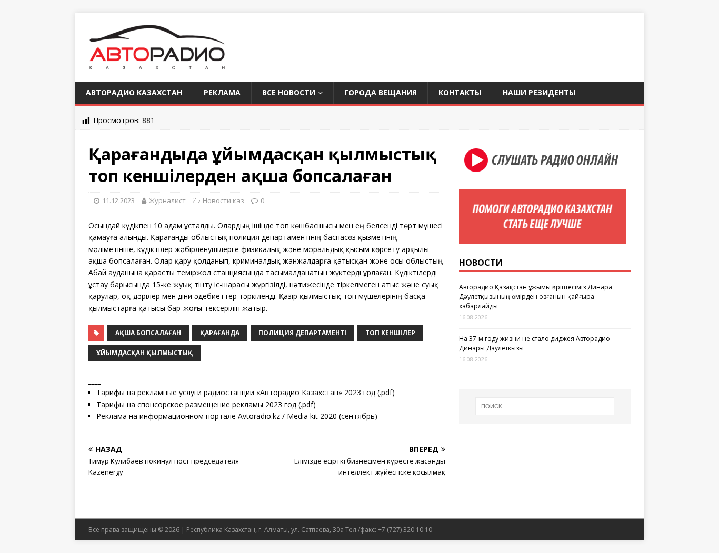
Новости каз (223, 200)
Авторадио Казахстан (134, 92)
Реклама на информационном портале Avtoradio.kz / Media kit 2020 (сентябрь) (236, 416)
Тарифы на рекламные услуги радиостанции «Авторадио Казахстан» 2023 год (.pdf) (245, 392)
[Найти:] (544, 406)
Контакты (459, 92)
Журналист (167, 200)
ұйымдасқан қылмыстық (144, 352)
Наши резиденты (539, 92)
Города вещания (380, 92)
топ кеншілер (390, 332)
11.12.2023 (118, 200)
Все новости (288, 92)
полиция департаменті (302, 332)
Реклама (222, 92)
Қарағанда (219, 332)
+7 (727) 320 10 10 (405, 529)
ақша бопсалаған (148, 332)
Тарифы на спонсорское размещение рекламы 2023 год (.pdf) (206, 404)
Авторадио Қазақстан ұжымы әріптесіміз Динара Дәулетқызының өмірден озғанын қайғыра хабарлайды (535, 296)
